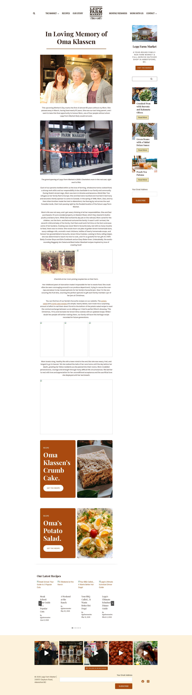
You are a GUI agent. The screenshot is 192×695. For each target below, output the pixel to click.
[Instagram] (148, 681)
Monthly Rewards (118, 13)
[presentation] (45, 586)
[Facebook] (142, 681)
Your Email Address (140, 190)
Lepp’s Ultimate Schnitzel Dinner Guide (106, 602)
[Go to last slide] (40, 603)
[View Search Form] (34, 13)
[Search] (151, 79)
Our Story (78, 13)
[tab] (72, 627)
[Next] (112, 603)
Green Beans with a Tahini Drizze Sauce (143, 142)
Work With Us (136, 13)
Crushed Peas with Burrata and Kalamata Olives (144, 108)
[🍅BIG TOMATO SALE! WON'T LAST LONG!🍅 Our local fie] (121, 653)
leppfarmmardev (45, 617)
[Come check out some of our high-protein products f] (71, 653)
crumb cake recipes (59, 304)
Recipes (66, 13)
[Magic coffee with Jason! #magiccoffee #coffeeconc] (146, 653)
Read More (143, 117)
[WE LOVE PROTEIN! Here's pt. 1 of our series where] (96, 653)
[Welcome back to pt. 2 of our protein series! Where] (46, 653)
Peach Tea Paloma (142, 173)
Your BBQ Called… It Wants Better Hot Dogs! (86, 602)
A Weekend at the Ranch (66, 599)
